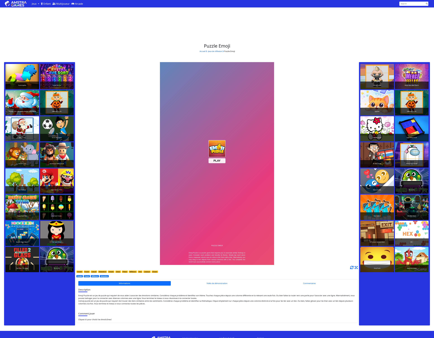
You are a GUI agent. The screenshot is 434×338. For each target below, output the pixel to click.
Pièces (125, 272)
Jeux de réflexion (215, 51)
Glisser (154, 272)
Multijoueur (62, 3)
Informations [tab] (124, 283)
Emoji (118, 272)
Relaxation (102, 272)
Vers (140, 272)
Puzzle (87, 272)
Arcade (78, 3)
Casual (94, 272)
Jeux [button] (34, 3)
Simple (111, 272)
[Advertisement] (217, 24)
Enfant (47, 3)
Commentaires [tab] (309, 283)
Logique (147, 272)
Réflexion (133, 272)
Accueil (203, 51)
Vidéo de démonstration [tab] (217, 283)
